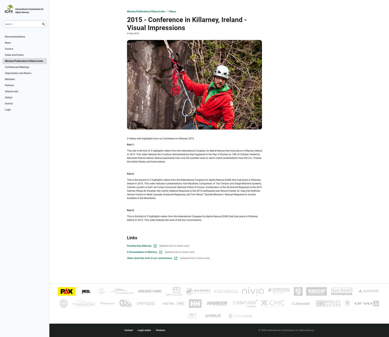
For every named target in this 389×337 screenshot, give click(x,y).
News (8, 42)
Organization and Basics (18, 73)
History (8, 97)
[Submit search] (44, 24)
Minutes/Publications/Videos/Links (24, 61)
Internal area (11, 91)
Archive (9, 103)
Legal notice (144, 330)
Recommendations (15, 36)
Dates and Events (14, 55)
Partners (9, 85)
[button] (194, 85)
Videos (172, 11)
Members (10, 79)
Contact (128, 330)
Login (8, 109)
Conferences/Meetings (17, 67)
